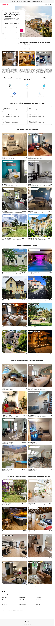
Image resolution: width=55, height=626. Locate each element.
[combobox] (13, 23)
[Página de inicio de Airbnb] (5, 4)
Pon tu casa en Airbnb (47, 4)
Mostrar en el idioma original (37, 1)
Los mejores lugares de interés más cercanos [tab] (10, 594)
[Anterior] (25, 49)
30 (18, 43)
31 (5, 45)
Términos (29, 624)
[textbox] (9, 27)
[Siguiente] (29, 49)
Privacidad (25, 624)
